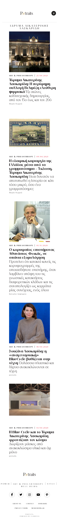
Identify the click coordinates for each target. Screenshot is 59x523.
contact (30, 503)
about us (17, 503)
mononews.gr (37, 508)
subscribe (42, 503)
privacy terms (21, 508)
